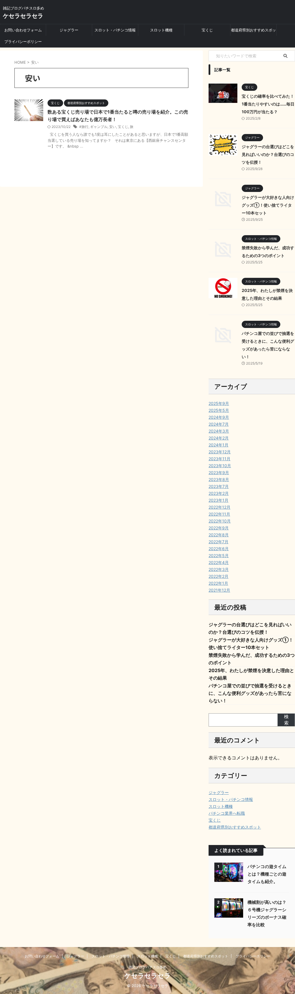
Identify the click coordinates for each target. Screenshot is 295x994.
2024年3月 (219, 431)
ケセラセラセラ (23, 15)
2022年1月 (218, 583)
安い (112, 127)
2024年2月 (219, 437)
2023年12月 (220, 451)
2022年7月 (218, 541)
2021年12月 (219, 590)
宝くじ (207, 30)
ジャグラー (69, 30)
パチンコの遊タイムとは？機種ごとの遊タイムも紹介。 (266, 874)
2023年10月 (220, 465)
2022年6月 (219, 548)
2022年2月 (218, 576)
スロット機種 (161, 30)
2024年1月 (218, 444)
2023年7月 (219, 486)
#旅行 (83, 127)
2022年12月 (219, 507)
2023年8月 (219, 479)
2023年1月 (218, 500)
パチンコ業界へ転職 (227, 813)
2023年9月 (219, 472)
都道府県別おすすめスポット (253, 32)
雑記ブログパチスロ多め (147, 967)
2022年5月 (219, 555)
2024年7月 (219, 424)
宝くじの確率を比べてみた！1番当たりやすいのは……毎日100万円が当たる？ (268, 104)
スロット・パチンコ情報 (115, 30)
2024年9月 (219, 417)
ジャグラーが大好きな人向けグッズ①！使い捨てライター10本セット (268, 205)
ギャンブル (98, 127)
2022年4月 (219, 562)
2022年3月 (219, 569)
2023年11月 (219, 458)
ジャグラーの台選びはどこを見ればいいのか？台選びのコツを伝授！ (268, 154)
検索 (286, 720)
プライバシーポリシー (23, 41)
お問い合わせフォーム (23, 30)
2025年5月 (219, 410)
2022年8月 (219, 534)
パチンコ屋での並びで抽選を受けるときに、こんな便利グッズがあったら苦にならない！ (250, 693)
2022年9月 (219, 527)
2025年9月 (219, 403)
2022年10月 (220, 520)
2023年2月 (219, 493)
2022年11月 (219, 514)
